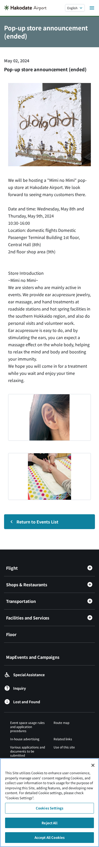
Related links (63, 739)
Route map (61, 722)
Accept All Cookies (49, 837)
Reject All (49, 822)
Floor (11, 634)
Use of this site (64, 747)
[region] (49, 802)
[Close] (92, 765)
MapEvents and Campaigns (32, 657)
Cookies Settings (49, 808)
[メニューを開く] (92, 8)
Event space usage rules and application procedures (27, 726)
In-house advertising (24, 739)
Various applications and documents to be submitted (27, 751)
